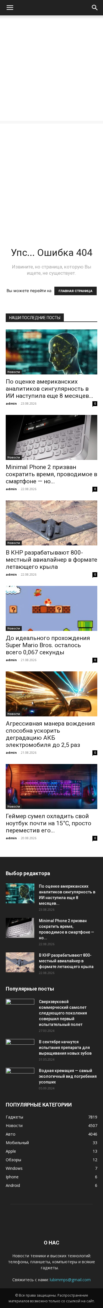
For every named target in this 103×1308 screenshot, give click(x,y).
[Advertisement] (51, 69)
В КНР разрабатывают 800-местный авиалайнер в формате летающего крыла (51, 559)
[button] (10, 7)
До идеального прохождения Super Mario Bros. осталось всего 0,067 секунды (48, 645)
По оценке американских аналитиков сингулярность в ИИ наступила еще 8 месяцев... (49, 388)
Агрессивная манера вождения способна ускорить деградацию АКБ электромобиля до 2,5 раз (50, 734)
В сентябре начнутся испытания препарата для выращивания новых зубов (65, 1048)
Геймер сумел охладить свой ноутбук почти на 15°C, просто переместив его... (48, 823)
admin (11, 403)
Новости (13, 372)
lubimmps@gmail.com (70, 1279)
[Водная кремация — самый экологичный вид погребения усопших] (20, 1078)
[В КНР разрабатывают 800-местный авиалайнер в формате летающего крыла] (51, 522)
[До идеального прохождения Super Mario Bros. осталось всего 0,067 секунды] (51, 608)
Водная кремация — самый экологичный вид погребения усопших (68, 1076)
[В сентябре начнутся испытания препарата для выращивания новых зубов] (20, 1049)
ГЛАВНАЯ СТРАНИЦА (75, 291)
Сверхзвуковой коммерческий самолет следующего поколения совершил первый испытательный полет (63, 1013)
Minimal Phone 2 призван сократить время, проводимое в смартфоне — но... (51, 474)
